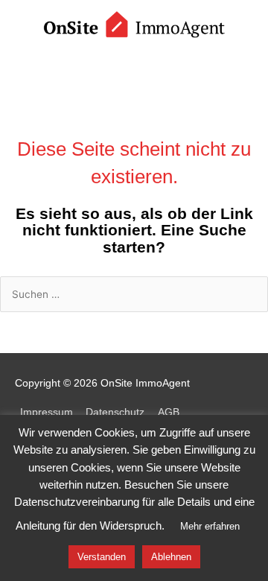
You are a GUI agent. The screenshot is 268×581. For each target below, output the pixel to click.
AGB (168, 412)
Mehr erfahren (210, 526)
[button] (134, 64)
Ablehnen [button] (171, 556)
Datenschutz (115, 412)
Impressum (46, 412)
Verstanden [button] (101, 556)
